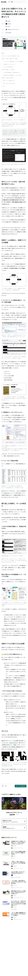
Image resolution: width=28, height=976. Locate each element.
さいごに (3, 86)
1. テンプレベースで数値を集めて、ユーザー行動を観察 (13, 61)
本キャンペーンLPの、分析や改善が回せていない (11, 55)
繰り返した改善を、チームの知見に (8, 69)
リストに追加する (21, 786)
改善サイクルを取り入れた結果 (7, 77)
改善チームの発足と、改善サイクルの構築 (9, 58)
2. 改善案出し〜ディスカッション (9, 64)
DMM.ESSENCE (13, 742)
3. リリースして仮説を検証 (8, 66)
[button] (3, 786)
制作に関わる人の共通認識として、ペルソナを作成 (12, 75)
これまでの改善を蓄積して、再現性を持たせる (11, 72)
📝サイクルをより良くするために (9, 83)
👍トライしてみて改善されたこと (9, 80)
